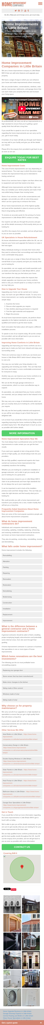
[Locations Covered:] (2, 3)
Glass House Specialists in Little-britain (17, 1018)
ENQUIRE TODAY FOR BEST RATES (22, 158)
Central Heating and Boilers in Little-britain (18, 1016)
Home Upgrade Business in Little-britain (17, 1011)
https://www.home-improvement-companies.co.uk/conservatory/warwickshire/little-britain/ (20, 750)
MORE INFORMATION (22, 433)
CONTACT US (22, 847)
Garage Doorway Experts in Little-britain (17, 1013)
